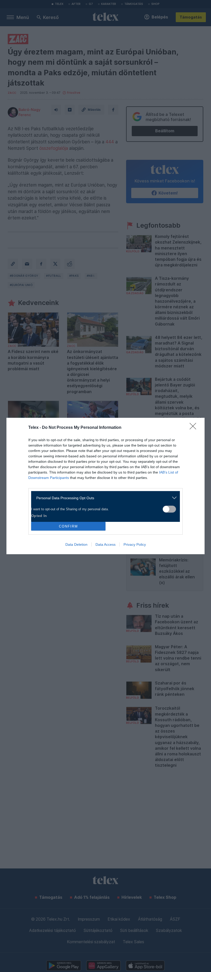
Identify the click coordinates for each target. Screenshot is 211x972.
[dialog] (105, 486)
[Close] (194, 428)
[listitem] (103, 498)
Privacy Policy (135, 544)
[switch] (169, 509)
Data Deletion (76, 544)
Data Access (105, 544)
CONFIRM (68, 526)
